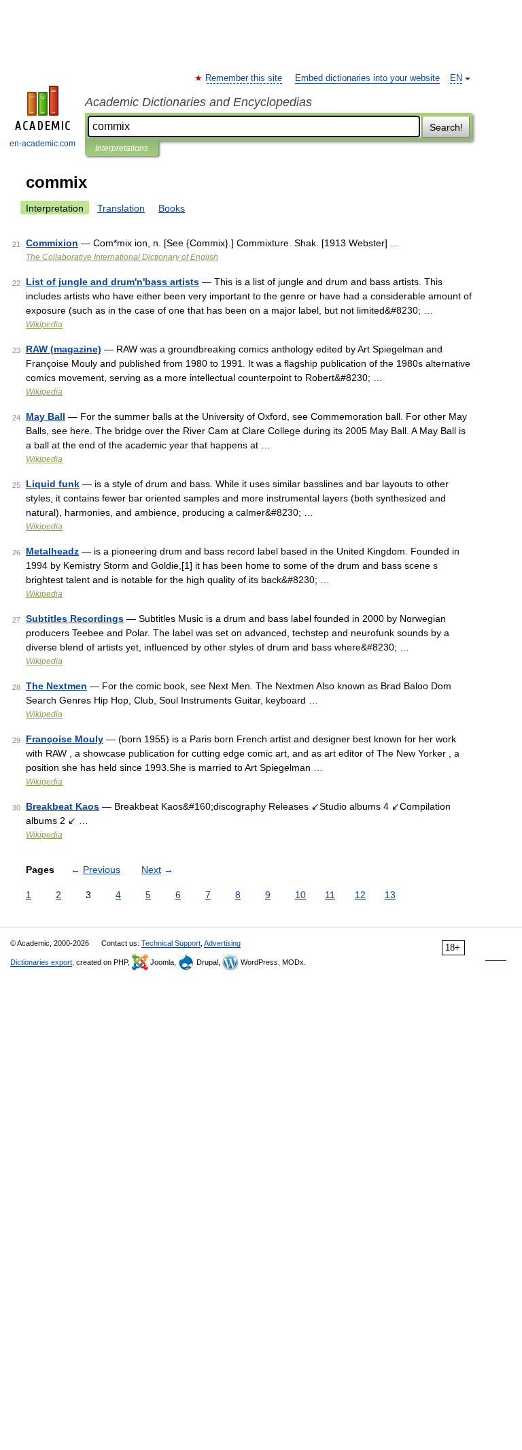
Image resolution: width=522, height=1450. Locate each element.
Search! (446, 127)
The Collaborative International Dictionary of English (122, 257)
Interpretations (121, 148)
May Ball (45, 416)
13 (390, 894)
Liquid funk (53, 483)
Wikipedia (44, 324)
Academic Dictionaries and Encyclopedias (198, 102)
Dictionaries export (41, 962)
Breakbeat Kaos (62, 806)
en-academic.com (42, 143)
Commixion (52, 242)
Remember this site (244, 78)
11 (330, 894)
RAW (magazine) (63, 349)
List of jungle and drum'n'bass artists (112, 281)
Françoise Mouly (64, 739)
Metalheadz (52, 551)
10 (300, 894)
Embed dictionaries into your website (367, 78)
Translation (121, 208)
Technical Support (171, 943)
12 (360, 894)
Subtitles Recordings (75, 618)
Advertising (222, 943)
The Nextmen (56, 685)
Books (171, 208)
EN (456, 78)
